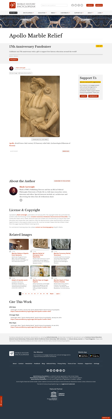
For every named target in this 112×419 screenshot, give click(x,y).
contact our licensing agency (44, 227)
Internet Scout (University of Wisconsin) (21, 339)
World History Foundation (41, 376)
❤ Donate (13, 59)
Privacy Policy (62, 363)
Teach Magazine (90, 339)
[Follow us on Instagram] (60, 371)
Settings (96, 363)
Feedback (37, 363)
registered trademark (68, 384)
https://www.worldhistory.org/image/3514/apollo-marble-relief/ (31, 311)
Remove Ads (66, 151)
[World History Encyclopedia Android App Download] (94, 356)
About (90, 13)
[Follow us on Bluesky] (54, 371)
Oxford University (52, 337)
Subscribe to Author (25, 73)
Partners (80, 363)
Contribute (65, 13)
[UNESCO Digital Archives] (56, 396)
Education (41, 13)
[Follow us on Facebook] (48, 371)
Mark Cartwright (20, 67)
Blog (43, 363)
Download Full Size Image (40, 139)
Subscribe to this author (62, 181)
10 (47, 293)
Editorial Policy (51, 363)
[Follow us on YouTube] (64, 371)
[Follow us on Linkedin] (57, 371)
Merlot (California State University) (45, 339)
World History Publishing (37, 377)
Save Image (13, 73)
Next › (52, 293)
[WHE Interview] (21, 200)
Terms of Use (72, 363)
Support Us (78, 13)
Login (99, 13)
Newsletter (28, 363)
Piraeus (12, 145)
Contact (21, 363)
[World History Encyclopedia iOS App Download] (83, 356)
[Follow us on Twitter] (51, 371)
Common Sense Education (93, 337)
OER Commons (61, 339)
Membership (93, 96)
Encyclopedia (27, 13)
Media (53, 13)
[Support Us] (1, 401)
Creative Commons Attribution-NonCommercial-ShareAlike (49, 216)
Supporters (88, 363)
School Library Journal (75, 339)
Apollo (11, 143)
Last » (58, 293)
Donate (83, 96)
